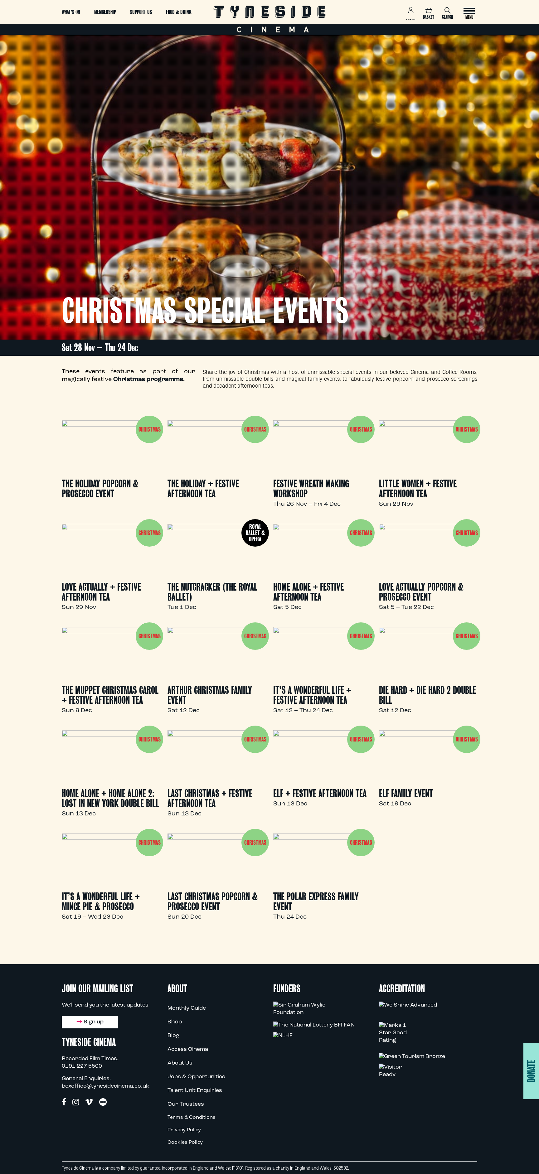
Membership (105, 12)
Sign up (94, 1022)
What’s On (71, 12)
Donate (531, 1071)
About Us (180, 1063)
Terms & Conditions (192, 1117)
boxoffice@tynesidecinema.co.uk (105, 1086)
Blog (173, 1036)
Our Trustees (186, 1104)
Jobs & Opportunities (196, 1077)
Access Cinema (188, 1049)
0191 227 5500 (82, 1066)
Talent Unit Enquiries (195, 1091)
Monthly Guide (187, 1008)
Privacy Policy (184, 1130)
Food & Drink (179, 12)
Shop (175, 1022)
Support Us (141, 12)
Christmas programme (148, 379)
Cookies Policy (185, 1142)
